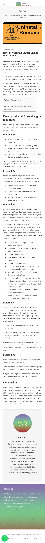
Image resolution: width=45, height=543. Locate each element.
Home (5, 15)
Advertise (25, 538)
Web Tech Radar (34, 534)
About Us (9, 538)
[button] (4, 538)
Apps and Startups (15, 15)
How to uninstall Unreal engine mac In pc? (19, 107)
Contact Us (36, 538)
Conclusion (8, 109)
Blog (17, 538)
